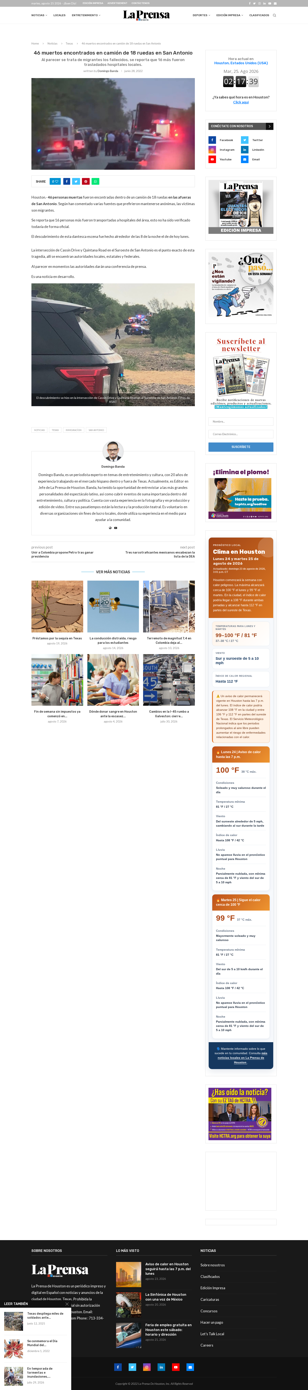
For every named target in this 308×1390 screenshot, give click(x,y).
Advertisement (117, 3)
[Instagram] (259, 3)
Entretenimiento (85, 15)
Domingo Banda (108, 71)
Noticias (37, 15)
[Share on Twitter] (76, 181)
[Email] (275, 3)
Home (35, 43)
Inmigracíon (74, 430)
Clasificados (259, 15)
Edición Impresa (93, 3)
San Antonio (96, 430)
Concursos (209, 1311)
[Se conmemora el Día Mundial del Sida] (13, 1348)
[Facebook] (249, 3)
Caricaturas (210, 1299)
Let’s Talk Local (212, 1334)
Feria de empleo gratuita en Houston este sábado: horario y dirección (168, 1329)
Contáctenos (141, 3)
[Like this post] (56, 181)
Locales (59, 15)
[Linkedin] (264, 3)
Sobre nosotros (213, 1265)
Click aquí (241, 102)
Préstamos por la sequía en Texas (57, 638)
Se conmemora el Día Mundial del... (42, 1343)
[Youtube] (269, 3)
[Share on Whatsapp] (95, 181)
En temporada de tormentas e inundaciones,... (39, 1372)
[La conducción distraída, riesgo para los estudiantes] (113, 606)
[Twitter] (254, 3)
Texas (69, 43)
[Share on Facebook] (66, 181)
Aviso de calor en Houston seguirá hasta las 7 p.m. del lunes (168, 1269)
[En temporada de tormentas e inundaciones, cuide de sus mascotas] (13, 1376)
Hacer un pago (212, 1322)
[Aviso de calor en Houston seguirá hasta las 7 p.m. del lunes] (128, 1274)
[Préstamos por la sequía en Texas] (57, 606)
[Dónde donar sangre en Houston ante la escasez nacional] (113, 680)
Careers (207, 1345)
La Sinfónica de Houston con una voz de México (165, 1297)
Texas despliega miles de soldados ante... (45, 1315)
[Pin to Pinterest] (86, 181)
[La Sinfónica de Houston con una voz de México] (128, 1305)
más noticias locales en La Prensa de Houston (242, 1057)
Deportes (200, 15)
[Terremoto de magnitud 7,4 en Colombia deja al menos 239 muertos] (169, 606)
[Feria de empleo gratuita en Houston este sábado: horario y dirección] (128, 1335)
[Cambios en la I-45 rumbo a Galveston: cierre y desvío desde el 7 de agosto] (169, 680)
